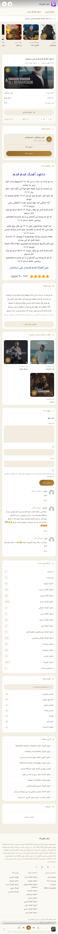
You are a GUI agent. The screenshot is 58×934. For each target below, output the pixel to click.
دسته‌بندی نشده (47, 668)
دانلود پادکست (48, 644)
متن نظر (51, 423)
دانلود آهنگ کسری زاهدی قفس (38, 786)
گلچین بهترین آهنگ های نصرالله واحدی (36, 768)
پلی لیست (50, 577)
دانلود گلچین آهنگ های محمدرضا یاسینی (35, 757)
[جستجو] (4, 4)
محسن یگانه (48, 710)
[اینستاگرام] (42, 867)
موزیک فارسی (14, 877)
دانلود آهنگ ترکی (47, 595)
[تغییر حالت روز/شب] (10, 4)
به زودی (50, 571)
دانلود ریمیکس (48, 650)
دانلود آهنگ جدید (34, 12)
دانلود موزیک (48, 662)
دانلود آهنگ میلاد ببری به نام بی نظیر (36, 774)
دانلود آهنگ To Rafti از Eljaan (39, 780)
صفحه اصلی (49, 12)
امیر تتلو (50, 721)
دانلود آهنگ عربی (47, 613)
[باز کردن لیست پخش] (4, 929)
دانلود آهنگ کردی (47, 620)
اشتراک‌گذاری (27, 112)
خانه (51, 18)
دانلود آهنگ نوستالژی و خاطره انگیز (40, 632)
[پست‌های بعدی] (3, 37)
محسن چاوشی (47, 694)
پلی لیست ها (51, 881)
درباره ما (53, 884)
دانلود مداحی (49, 656)
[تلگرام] (36, 867)
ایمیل (52, 458)
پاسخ (45, 500)
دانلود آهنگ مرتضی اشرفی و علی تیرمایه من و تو (32, 791)
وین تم (42, 922)
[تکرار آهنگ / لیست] (19, 927)
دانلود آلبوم (49, 583)
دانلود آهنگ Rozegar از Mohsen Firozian (35, 763)
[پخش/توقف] (28, 927)
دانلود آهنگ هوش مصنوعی (43, 638)
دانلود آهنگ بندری (46, 589)
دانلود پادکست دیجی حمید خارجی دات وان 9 (34, 797)
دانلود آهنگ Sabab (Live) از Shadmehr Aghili (33, 746)
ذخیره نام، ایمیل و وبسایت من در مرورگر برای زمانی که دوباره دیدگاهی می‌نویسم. (29, 475)
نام (53, 447)
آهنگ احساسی (13, 892)
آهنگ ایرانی (14, 888)
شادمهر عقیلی (47, 699)
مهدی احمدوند (47, 727)
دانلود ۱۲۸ (29, 147)
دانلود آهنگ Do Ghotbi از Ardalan (38, 751)
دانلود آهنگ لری (47, 626)
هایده (51, 716)
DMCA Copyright (50, 888)
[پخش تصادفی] (38, 927)
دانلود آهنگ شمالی (46, 607)
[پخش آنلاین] (44, 35)
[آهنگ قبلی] (23, 927)
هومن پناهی (48, 705)
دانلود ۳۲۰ (29, 153)
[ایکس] (48, 867)
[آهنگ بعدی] (33, 927)
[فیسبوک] (54, 867)
